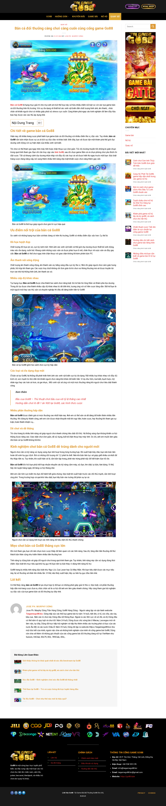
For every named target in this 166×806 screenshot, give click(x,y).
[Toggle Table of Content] (38, 123)
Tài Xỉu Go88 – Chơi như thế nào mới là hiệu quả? (45, 699)
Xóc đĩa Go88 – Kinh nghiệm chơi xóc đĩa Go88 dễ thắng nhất (50, 680)
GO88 (49, 16)
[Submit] (153, 26)
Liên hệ (54, 758)
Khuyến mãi (78, 16)
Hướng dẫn (61, 16)
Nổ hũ (104, 16)
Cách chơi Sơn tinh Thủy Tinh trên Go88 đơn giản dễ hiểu (144, 163)
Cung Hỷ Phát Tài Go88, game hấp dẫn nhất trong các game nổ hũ (144, 176)
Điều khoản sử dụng (89, 763)
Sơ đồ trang (56, 763)
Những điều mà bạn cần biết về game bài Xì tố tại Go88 (144, 256)
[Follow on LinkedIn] (23, 793)
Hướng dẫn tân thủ (89, 769)
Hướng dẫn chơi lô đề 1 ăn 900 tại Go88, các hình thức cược (48, 403)
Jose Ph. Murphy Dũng (74, 36)
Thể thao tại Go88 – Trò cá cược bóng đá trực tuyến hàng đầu (50, 689)
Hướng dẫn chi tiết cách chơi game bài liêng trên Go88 (144, 242)
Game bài (93, 16)
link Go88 (59, 152)
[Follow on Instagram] (16, 793)
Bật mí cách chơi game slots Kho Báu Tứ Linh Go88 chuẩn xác (143, 189)
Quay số (115, 16)
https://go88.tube (127, 776)
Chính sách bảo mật (89, 758)
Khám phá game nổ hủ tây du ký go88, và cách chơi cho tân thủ (51, 670)
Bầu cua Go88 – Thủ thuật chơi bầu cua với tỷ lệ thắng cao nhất (50, 399)
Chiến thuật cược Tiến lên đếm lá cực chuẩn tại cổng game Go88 (144, 229)
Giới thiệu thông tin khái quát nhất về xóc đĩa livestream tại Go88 (51, 661)
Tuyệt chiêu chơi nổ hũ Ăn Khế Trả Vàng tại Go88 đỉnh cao (143, 203)
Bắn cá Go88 (16, 105)
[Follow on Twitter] (20, 793)
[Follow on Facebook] (12, 793)
